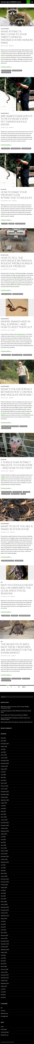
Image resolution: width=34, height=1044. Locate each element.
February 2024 (4, 786)
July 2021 (3, 865)
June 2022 (3, 839)
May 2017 (3, 994)
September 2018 (5, 949)
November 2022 (5, 825)
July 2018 (3, 955)
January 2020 (4, 904)
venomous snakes (16, 148)
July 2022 (3, 836)
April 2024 (3, 780)
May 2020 (3, 896)
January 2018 (4, 972)
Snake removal (5, 113)
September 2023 (5, 800)
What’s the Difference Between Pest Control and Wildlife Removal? (17, 391)
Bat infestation (5, 615)
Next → (24, 687)
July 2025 (3, 749)
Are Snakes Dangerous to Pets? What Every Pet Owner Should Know (16, 120)
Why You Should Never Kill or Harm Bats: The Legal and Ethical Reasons (17, 589)
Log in (2, 1026)
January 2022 (4, 853)
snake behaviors (21, 334)
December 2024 (5, 760)
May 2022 (3, 842)
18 (18, 687)
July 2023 (3, 805)
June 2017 (3, 992)
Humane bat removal (25, 615)
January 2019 (4, 938)
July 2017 (3, 989)
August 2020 (4, 887)
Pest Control (23, 426)
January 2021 (4, 876)
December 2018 (5, 941)
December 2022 (5, 822)
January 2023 (4, 819)
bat (2, 255)
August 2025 (4, 746)
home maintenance (6, 491)
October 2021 (4, 859)
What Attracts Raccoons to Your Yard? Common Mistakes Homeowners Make (17, 37)
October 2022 (4, 828)
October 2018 (4, 946)
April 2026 (3, 740)
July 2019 (3, 921)
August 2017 (4, 986)
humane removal (6, 354)
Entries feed (4, 1029)
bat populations (6, 678)
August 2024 (4, 769)
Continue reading (6, 66)
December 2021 (5, 856)
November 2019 (5, 910)
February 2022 (4, 850)
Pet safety (4, 223)
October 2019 (4, 913)
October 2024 (4, 766)
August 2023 (4, 803)
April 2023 (3, 814)
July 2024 (3, 771)
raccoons (3, 57)
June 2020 (3, 893)
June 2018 (3, 958)
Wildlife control (6, 72)
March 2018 (4, 966)
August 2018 (4, 952)
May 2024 (3, 777)
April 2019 (3, 929)
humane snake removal (7, 560)
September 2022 (5, 831)
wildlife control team (16, 282)
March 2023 (4, 817)
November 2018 (5, 944)
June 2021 (3, 867)
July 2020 (3, 890)
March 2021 (4, 873)
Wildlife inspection (17, 293)
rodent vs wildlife (6, 293)
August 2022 (4, 834)
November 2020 (5, 881)
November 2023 (5, 794)
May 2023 (3, 811)
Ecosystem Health (16, 678)
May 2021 (3, 870)
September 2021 (5, 862)
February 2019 (4, 935)
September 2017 (5, 983)
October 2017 (4, 980)
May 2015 (3, 997)
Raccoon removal (17, 70)
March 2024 (4, 783)
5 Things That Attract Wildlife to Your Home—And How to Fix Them (17, 465)
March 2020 (4, 901)
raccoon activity (6, 70)
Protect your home (17, 354)
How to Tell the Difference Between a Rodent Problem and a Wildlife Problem (16, 262)
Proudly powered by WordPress (7, 1042)
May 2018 (3, 960)
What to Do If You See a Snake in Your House (17, 528)
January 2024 (4, 788)
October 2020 (4, 884)
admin (12, 45)
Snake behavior (27, 354)
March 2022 (4, 848)
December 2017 (5, 975)
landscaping (26, 491)
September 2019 (5, 915)
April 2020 (3, 898)
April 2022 (3, 845)
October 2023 (4, 797)
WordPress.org (4, 1035)
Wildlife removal (6, 428)
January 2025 (4, 757)
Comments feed (5, 1032)
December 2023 (5, 791)
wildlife (3, 478)
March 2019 (4, 932)
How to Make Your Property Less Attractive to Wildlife (16, 194)
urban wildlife (15, 493)
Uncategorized (5, 28)
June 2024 (3, 774)
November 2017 (5, 977)
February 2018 (4, 969)
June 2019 (3, 924)
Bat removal (15, 615)
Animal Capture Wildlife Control (11, 2)
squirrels (11, 223)
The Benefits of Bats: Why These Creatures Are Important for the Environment (16, 648)
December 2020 (5, 879)
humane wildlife (17, 491)
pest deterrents (6, 493)
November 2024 (5, 763)
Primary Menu (32, 2)
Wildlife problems (20, 223)
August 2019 (4, 918)
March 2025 (4, 755)
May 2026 (3, 738)
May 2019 (3, 927)
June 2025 (3, 752)
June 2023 (3, 808)
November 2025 (5, 743)
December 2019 (5, 907)
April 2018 (3, 963)
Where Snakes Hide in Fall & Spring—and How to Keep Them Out (16, 324)
